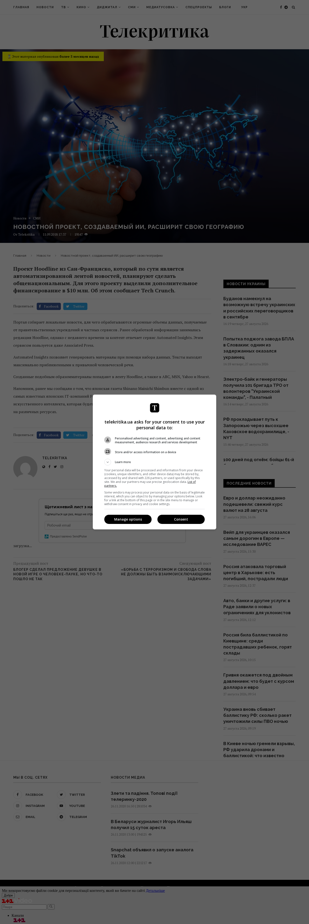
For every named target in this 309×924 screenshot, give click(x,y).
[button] (154, 462)
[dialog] (154, 462)
